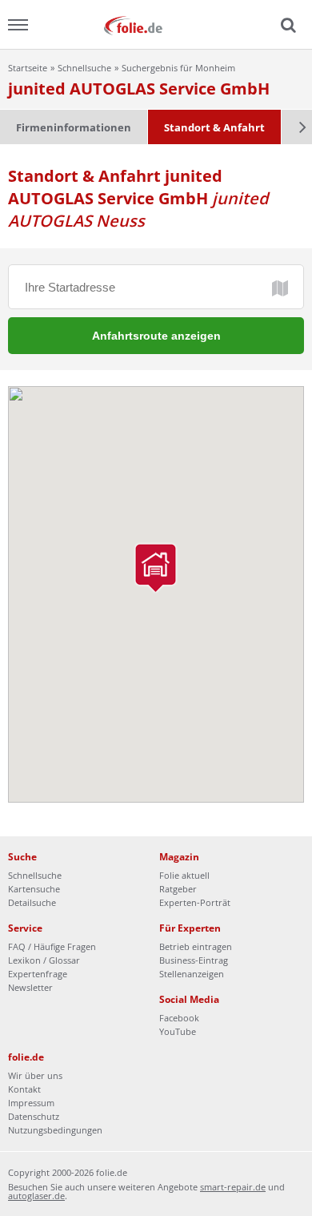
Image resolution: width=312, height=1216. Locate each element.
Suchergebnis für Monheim (178, 68)
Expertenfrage (37, 974)
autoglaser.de (36, 1196)
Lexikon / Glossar (44, 960)
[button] (155, 568)
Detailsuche (32, 902)
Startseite (27, 68)
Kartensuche (34, 889)
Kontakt (24, 1089)
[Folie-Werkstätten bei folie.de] (156, 24)
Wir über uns (35, 1075)
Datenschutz (33, 1116)
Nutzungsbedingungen (55, 1130)
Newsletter (30, 987)
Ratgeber (178, 889)
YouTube (177, 1031)
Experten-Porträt (194, 902)
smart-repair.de (233, 1187)
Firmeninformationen (73, 127)
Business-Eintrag (193, 960)
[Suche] (286, 25)
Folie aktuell (184, 875)
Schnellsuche (84, 68)
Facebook (179, 1018)
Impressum (31, 1103)
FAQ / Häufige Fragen (52, 946)
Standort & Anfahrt (214, 127)
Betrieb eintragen (195, 946)
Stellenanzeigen (191, 974)
